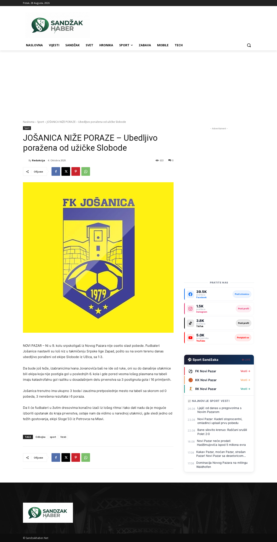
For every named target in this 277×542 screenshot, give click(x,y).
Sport (40, 122)
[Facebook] (56, 171)
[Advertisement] (138, 83)
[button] (249, 45)
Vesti (63, 436)
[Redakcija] (26, 160)
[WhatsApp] (85, 171)
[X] (65, 171)
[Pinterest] (75, 171)
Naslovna (28, 122)
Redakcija (38, 160)
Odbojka (40, 436)
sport (53, 436)
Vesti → (245, 371)
